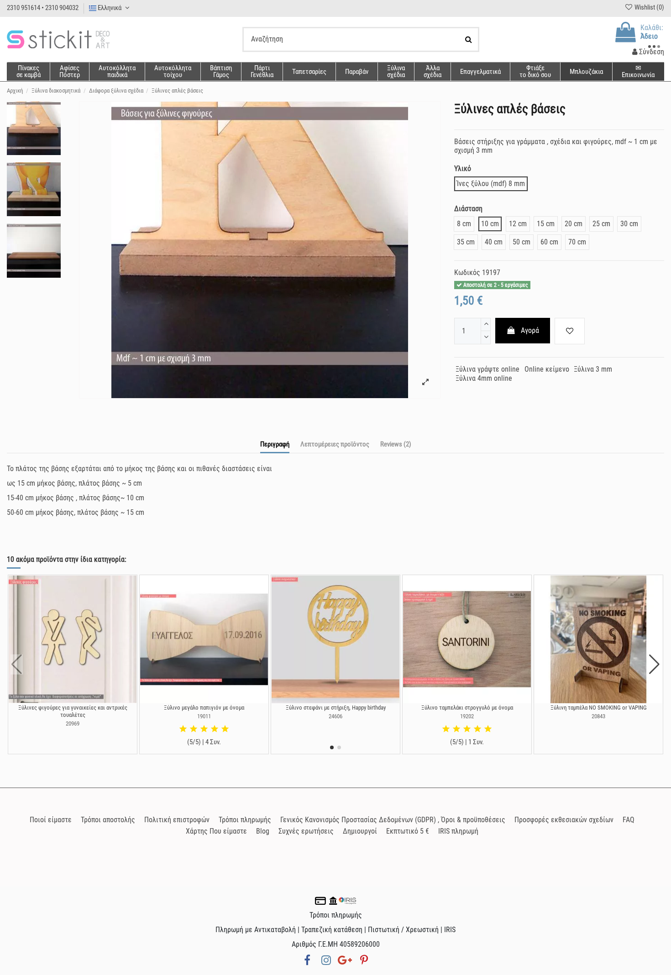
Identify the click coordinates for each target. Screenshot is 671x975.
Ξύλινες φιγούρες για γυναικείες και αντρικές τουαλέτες (72, 711)
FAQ (628, 819)
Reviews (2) (395, 444)
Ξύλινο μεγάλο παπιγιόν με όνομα (204, 707)
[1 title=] (183, 729)
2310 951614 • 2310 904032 (43, 8)
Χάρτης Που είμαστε (216, 831)
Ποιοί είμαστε (51, 819)
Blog (262, 831)
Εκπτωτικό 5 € (407, 831)
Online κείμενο (546, 369)
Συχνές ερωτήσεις (306, 831)
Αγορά (530, 330)
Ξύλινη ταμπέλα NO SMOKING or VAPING (598, 707)
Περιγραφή (274, 444)
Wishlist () (648, 7)
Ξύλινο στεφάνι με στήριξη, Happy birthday (336, 707)
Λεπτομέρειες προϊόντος (334, 444)
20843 (598, 716)
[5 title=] (225, 729)
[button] (432, 71)
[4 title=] (214, 729)
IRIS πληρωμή (458, 831)
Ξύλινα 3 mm (593, 369)
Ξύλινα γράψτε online (487, 369)
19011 (204, 716)
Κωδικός (467, 272)
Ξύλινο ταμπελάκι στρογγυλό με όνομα (467, 707)
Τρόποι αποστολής (108, 819)
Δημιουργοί (360, 831)
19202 (467, 716)
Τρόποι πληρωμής (245, 819)
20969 (72, 723)
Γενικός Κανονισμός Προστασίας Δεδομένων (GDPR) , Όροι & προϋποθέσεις (392, 819)
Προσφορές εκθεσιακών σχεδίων (563, 819)
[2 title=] (193, 729)
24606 (335, 716)
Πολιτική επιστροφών (177, 819)
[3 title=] (204, 729)
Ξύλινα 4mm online (484, 378)
